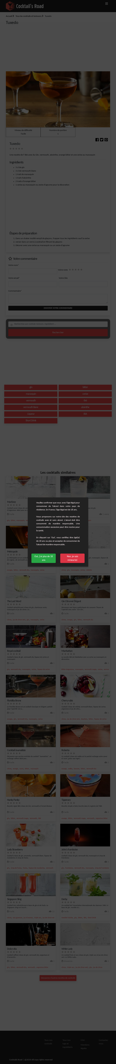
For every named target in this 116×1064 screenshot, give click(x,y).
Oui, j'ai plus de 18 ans (43, 558)
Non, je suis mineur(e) (72, 558)
